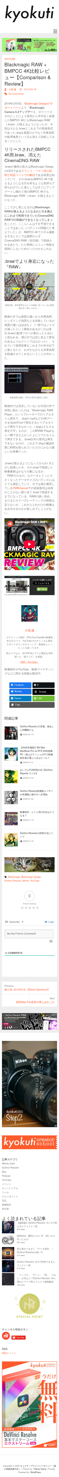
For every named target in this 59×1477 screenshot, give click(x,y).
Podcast (6, 1175)
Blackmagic (14, 876)
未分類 (5, 1208)
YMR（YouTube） (29, 662)
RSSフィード (9, 1353)
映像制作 (6, 1204)
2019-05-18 (29, 89)
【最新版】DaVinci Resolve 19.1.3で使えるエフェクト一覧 (37, 1224)
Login (51, 921)
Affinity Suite (8, 1163)
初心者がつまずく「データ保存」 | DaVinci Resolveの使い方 (35, 1250)
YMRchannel (20, 488)
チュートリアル (10, 1188)
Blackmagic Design (31, 876)
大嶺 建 (12, 89)
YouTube (9, 59)
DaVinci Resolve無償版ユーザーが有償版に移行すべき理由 (36, 792)
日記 (4, 1200)
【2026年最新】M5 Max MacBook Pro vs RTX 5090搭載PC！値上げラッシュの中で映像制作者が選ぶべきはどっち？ (36, 752)
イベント (6, 1184)
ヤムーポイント (10, 1196)
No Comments (16, 93)
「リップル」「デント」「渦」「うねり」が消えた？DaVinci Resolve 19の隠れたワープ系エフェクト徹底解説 (36, 1278)
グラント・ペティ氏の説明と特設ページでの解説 (28, 173)
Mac (4, 1171)
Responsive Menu (55, 31)
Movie (26, 880)
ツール (5, 1192)
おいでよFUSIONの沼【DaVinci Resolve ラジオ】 (36, 771)
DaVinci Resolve (12, 880)
